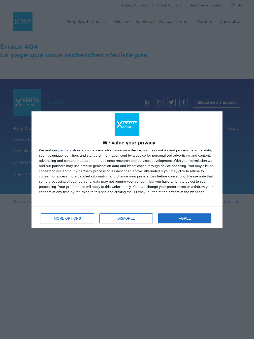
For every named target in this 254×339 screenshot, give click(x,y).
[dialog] (127, 169)
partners (64, 150)
